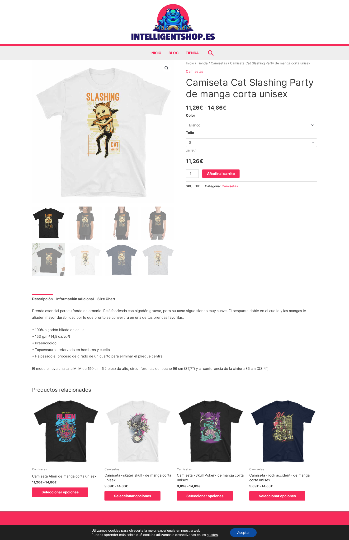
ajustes (212, 535)
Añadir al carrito (221, 173)
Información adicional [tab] (75, 299)
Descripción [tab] (42, 299)
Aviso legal (89, 519)
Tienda (192, 53)
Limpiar (191, 150)
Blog (174, 53)
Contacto (204, 519)
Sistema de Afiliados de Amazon (242, 519)
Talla (190, 132)
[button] (211, 53)
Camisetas (219, 63)
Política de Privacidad (156, 519)
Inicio (156, 53)
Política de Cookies (118, 519)
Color (190, 115)
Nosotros (185, 519)
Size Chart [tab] (106, 299)
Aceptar (243, 532)
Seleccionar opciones (60, 492)
